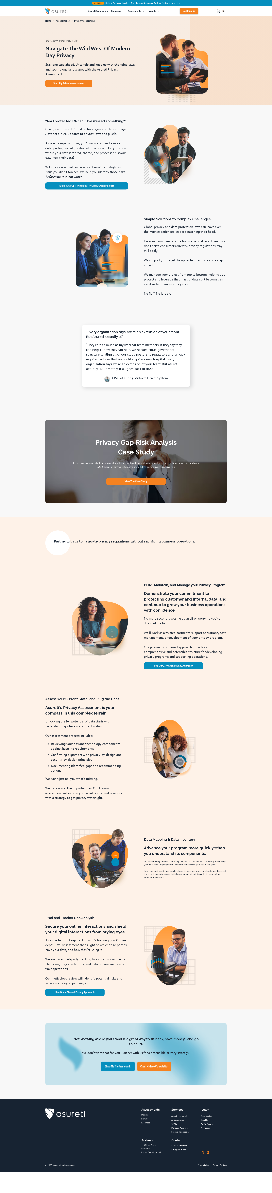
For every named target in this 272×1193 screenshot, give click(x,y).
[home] (57, 11)
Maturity (144, 1115)
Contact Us (205, 1128)
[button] (118, 11)
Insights (204, 1120)
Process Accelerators (180, 1132)
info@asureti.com (179, 1149)
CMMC (174, 1124)
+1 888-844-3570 (179, 1145)
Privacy (144, 1118)
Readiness (145, 1122)
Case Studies (206, 1116)
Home (48, 20)
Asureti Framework (98, 11)
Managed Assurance (179, 1128)
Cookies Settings (220, 1165)
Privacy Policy (203, 1165)
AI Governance (177, 1120)
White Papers (207, 1124)
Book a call (189, 11)
